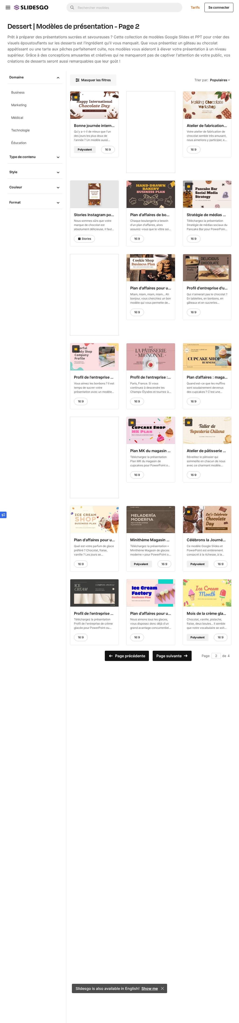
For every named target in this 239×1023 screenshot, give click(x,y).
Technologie (20, 130)
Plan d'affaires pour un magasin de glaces (94, 540)
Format (15, 202)
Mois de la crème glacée (207, 613)
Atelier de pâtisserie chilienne (207, 451)
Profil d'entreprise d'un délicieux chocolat (207, 288)
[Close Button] (162, 988)
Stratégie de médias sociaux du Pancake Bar (207, 214)
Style (13, 172)
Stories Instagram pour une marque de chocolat (94, 214)
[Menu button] (8, 7)
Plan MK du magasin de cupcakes (150, 451)
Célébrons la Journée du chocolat (207, 540)
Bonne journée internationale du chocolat (94, 125)
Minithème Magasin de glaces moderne (150, 540)
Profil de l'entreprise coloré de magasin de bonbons (94, 377)
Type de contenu (22, 157)
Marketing (19, 105)
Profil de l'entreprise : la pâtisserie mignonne (150, 377)
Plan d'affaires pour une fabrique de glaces (150, 613)
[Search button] (72, 7)
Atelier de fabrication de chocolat (207, 125)
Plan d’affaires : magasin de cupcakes (207, 377)
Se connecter (218, 7)
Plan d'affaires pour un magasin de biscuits (150, 288)
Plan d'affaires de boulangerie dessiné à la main (150, 214)
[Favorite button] (103, 97)
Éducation (18, 143)
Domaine (16, 77)
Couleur (15, 187)
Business (18, 92)
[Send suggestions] (3, 515)
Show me (149, 988)
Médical (17, 118)
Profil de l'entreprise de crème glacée (94, 613)
